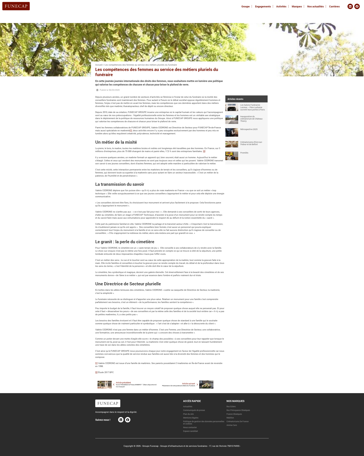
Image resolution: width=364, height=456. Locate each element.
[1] (131, 130)
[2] (204, 151)
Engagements (263, 6)
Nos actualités (315, 6)
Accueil (99, 64)
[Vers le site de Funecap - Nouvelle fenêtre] (107, 406)
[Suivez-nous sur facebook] (127, 419)
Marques (297, 6)
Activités (281, 6)
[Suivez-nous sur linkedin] (121, 419)
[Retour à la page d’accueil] (16, 6)
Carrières (334, 6)
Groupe (245, 6)
